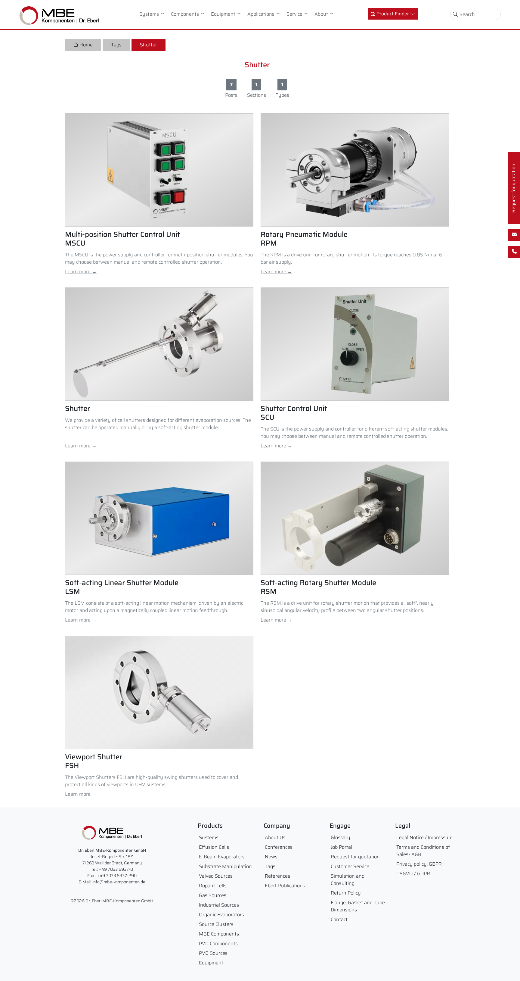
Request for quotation (355, 856)
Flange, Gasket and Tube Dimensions (358, 906)
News (271, 856)
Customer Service (350, 866)
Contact (339, 919)
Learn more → (81, 271)
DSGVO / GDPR (413, 873)
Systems (149, 14)
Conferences (278, 847)
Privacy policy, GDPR (419, 864)
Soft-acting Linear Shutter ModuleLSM (121, 587)
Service (294, 14)
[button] (163, 13)
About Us (275, 837)
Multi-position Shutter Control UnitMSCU (122, 239)
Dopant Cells (213, 885)
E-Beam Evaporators (222, 856)
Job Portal (341, 847)
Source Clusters (216, 924)
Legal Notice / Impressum (424, 837)
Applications (260, 14)
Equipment (223, 14)
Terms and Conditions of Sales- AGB (423, 850)
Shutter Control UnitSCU (294, 413)
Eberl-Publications (285, 885)
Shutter (148, 45)
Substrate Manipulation (225, 866)
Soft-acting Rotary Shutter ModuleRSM (318, 587)
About (321, 14)
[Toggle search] (455, 14)
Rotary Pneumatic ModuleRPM (304, 239)
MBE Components (219, 934)
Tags (116, 45)
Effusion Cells (214, 847)
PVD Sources (213, 953)
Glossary (340, 837)
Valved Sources (216, 876)
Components (185, 14)
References (277, 876)
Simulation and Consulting (347, 879)
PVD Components (218, 943)
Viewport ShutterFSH (93, 761)
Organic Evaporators (221, 914)
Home (86, 45)
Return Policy (346, 893)
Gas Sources (212, 895)
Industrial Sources (219, 905)
